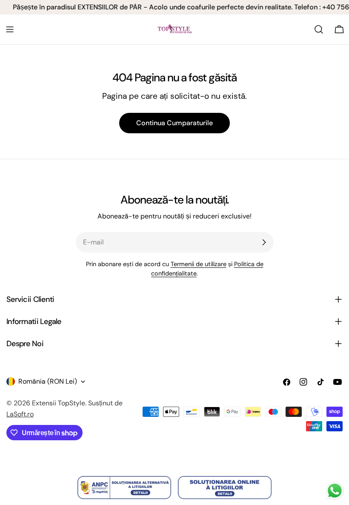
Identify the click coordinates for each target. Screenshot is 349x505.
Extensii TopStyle (58, 403)
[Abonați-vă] (264, 242)
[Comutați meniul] (9, 29)
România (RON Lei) (47, 381)
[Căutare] (318, 29)
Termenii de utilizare (198, 264)
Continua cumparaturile (174, 122)
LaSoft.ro (20, 414)
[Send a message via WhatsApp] (335, 491)
